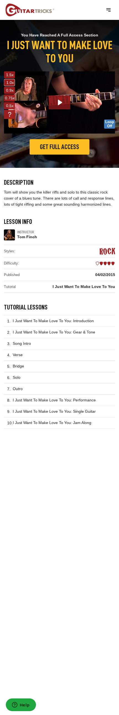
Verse (18, 355)
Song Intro (22, 343)
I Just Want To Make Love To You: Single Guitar (54, 411)
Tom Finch (27, 237)
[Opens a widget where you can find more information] (21, 705)
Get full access (59, 147)
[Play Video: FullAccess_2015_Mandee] (60, 102)
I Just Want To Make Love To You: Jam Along (52, 422)
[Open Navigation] (108, 10)
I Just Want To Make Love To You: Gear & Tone (54, 332)
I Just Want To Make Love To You (84, 286)
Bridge (18, 366)
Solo (16, 377)
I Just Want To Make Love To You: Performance (54, 400)
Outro (18, 388)
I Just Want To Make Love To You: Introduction (53, 321)
